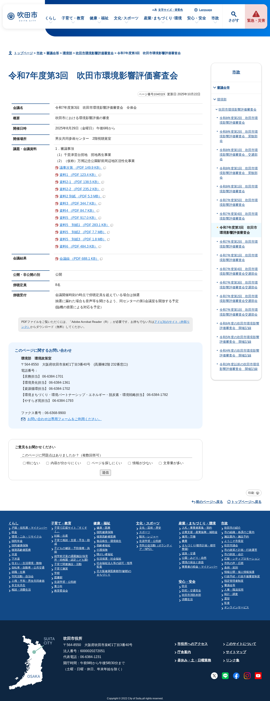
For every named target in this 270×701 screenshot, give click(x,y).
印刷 (251, 493)
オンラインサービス (236, 607)
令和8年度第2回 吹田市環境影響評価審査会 (239, 120)
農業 (184, 541)
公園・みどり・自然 (194, 557)
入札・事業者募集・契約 (197, 527)
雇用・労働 (189, 536)
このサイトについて (241, 644)
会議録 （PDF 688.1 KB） (79, 258)
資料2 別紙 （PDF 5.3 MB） (80, 196)
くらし (50, 18)
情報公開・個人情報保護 (239, 572)
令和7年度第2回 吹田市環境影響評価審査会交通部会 (239, 299)
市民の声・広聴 (233, 563)
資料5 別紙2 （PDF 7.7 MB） (82, 232)
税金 (14, 532)
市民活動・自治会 (23, 576)
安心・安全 (196, 18)
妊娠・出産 (61, 535)
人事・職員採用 (233, 589)
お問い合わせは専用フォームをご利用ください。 (64, 419)
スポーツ (144, 532)
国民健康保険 (20, 545)
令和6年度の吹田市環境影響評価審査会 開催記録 (239, 326)
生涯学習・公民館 (65, 581)
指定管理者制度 (233, 580)
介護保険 (102, 549)
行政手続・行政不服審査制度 (242, 576)
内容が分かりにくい (66, 463)
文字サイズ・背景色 (170, 9)
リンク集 (232, 660)
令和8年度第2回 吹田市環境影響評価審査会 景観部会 (239, 136)
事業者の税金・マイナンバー (199, 566)
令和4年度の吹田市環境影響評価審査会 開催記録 (239, 353)
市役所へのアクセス (192, 644)
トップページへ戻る (246, 502)
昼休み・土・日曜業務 (194, 660)
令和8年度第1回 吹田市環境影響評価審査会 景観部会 (239, 173)
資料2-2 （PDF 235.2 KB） (79, 189)
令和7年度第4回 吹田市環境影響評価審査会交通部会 (239, 271)
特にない (33, 463)
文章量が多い (173, 463)
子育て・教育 (73, 18)
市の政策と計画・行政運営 (240, 549)
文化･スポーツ (126, 18)
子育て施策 (61, 568)
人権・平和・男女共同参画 (28, 580)
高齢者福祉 (103, 545)
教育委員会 (61, 590)
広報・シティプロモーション (242, 558)
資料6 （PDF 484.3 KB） (78, 246)
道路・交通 (189, 553)
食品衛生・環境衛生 (109, 541)
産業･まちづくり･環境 (163, 18)
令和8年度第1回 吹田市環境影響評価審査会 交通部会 (239, 154)
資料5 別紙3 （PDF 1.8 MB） (82, 239)
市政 (215, 18)
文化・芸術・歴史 (150, 527)
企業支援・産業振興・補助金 (199, 532)
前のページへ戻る (209, 502)
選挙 (227, 598)
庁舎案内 (184, 652)
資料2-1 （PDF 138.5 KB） (79, 182)
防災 (184, 586)
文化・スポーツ (148, 523)
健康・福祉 (99, 18)
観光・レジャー (148, 536)
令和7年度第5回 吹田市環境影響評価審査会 (239, 202)
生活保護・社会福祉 (109, 558)
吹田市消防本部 (191, 594)
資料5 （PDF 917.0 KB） (78, 218)
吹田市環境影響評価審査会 (95, 53)
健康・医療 (103, 527)
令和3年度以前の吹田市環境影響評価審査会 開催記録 (239, 367)
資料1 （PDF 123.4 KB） (78, 175)
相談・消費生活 (21, 589)
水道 (14, 554)
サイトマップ (236, 652)
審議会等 (52, 53)
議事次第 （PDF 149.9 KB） (80, 167)
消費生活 (187, 599)
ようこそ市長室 (233, 541)
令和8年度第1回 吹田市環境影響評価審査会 (239, 189)
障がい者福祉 (105, 554)
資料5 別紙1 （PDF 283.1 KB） (84, 225)
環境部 (67, 53)
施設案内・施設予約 (236, 536)
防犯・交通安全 (191, 590)
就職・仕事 (18, 572)
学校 (57, 573)
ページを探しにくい (107, 463)
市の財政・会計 (233, 554)
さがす (233, 20)
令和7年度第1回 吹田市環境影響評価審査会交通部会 (239, 312)
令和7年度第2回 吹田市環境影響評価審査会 (239, 244)
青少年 (58, 586)
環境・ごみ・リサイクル (27, 536)
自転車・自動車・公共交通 (28, 567)
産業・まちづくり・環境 (197, 523)
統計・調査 (231, 594)
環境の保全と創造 (193, 562)
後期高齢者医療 (21, 549)
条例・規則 (231, 567)
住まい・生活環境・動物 (27, 563)
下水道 (16, 558)
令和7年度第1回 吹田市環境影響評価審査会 (239, 258)
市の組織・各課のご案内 (239, 532)
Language (205, 9)
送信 (105, 472)
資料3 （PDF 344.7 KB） (78, 203)
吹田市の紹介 (232, 527)
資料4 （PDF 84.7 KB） (77, 210)
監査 (227, 602)
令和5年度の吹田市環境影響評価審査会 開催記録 (239, 339)
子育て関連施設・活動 (68, 564)
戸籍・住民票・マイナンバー (29, 527)
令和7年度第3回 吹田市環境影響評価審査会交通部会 (239, 285)
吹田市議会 (231, 545)
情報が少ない (142, 463)
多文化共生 (18, 585)
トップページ (23, 53)
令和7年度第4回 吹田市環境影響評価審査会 (239, 216)
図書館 (58, 577)
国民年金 (17, 541)
